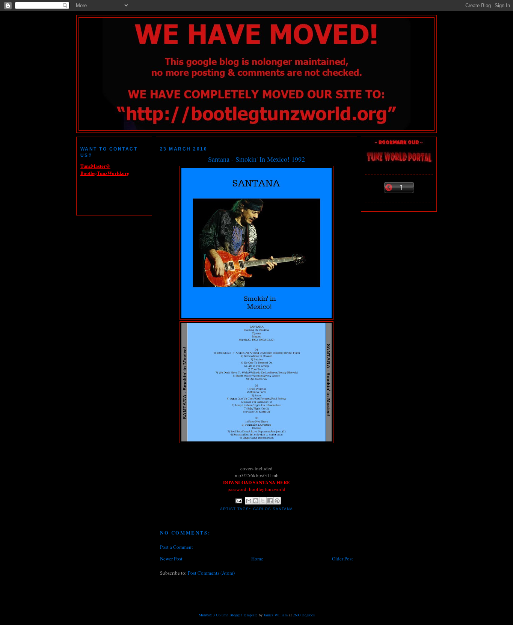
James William (276, 614)
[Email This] (248, 501)
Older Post (342, 558)
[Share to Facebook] (270, 501)
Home (257, 558)
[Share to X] (263, 501)
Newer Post (171, 558)
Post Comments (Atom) (211, 572)
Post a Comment (176, 547)
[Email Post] (238, 500)
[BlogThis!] (256, 501)
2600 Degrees (304, 614)
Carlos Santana (273, 509)
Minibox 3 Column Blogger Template (228, 614)
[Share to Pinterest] (277, 501)
